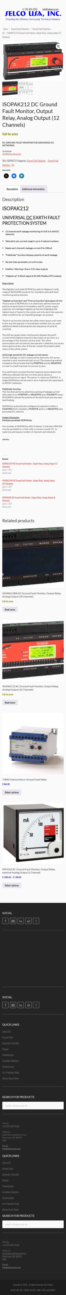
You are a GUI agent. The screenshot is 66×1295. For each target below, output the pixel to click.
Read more (10, 609)
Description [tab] (12, 189)
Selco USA (6, 1031)
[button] (58, 46)
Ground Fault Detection (20, 28)
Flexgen (5, 1049)
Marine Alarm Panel (10, 1078)
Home (5, 28)
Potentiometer (8, 1055)
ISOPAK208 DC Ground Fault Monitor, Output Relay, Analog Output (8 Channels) (28, 499)
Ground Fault (7, 1037)
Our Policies (48, 1284)
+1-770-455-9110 (29, 9)
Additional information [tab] (33, 189)
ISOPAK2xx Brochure (11, 154)
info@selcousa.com (50, 9)
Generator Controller (10, 1043)
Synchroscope (8, 1066)
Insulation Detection (10, 1061)
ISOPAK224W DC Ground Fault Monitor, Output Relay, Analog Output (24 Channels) (28, 482)
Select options (12, 792)
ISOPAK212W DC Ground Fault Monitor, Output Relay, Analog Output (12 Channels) (30, 465)
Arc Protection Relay (10, 1072)
